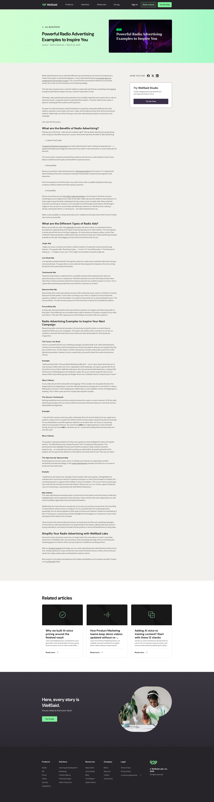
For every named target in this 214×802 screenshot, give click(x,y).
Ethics (106, 768)
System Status (90, 782)
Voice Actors (108, 778)
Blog (87, 775)
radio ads (70, 227)
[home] (49, 5)
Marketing (62, 771)
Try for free (165, 4)
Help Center (89, 768)
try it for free (50, 561)
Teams (44, 778)
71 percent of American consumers (55, 146)
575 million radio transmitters (74, 196)
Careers (106, 775)
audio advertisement (79, 463)
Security (45, 782)
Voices (44, 775)
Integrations (46, 786)
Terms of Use (125, 768)
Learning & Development (68, 768)
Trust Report (90, 778)
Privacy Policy (126, 771)
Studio (44, 768)
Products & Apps (65, 778)
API (43, 771)
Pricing (117, 4)
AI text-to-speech (55, 548)
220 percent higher (83, 171)
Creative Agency (65, 775)
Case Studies (90, 771)
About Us (107, 771)
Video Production (65, 782)
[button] (70, 4)
